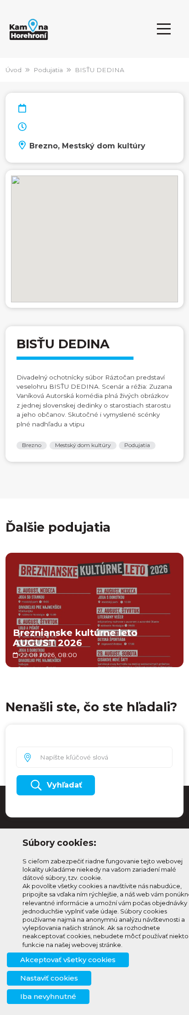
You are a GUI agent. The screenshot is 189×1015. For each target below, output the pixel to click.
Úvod (14, 70)
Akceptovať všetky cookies (68, 959)
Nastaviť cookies (49, 978)
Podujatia (48, 70)
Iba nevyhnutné (48, 996)
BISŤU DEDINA (99, 70)
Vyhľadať (64, 785)
